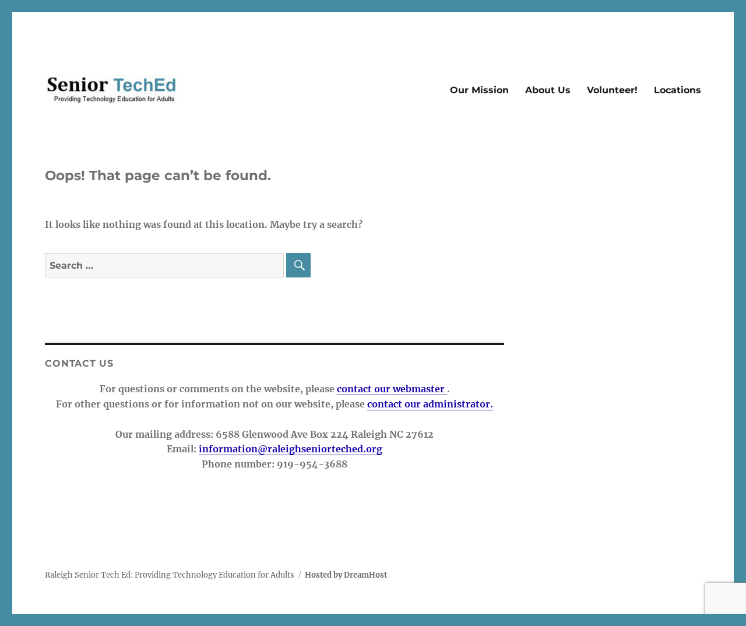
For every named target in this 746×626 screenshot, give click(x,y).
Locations (677, 90)
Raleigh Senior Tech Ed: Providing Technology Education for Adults (169, 575)
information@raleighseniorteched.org (290, 449)
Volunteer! (612, 90)
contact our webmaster (392, 389)
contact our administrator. (430, 404)
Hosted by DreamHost (346, 575)
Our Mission (479, 90)
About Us (548, 90)
